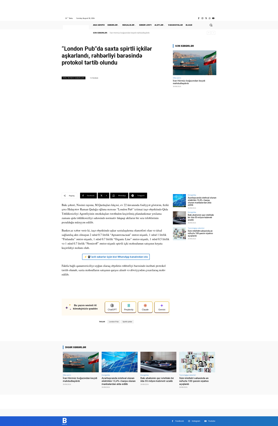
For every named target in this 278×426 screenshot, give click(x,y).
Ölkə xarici (177, 78)
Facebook (179, 421)
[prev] (209, 33)
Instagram (196, 421)
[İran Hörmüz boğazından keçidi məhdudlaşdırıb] (194, 62)
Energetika (192, 195)
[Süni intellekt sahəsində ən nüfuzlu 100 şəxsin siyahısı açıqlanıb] (179, 233)
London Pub (114, 322)
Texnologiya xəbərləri (196, 228)
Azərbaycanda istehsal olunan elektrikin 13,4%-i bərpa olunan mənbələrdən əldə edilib (202, 201)
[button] (211, 25)
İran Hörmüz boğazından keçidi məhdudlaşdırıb (130, 33)
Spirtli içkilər (127, 322)
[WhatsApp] (210, 18)
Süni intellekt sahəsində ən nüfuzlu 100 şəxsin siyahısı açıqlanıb (200, 233)
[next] (213, 33)
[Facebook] (199, 18)
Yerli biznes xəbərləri (73, 78)
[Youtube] (213, 18)
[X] (206, 18)
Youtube (211, 421)
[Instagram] (202, 18)
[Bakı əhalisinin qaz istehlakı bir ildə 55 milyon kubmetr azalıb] (179, 217)
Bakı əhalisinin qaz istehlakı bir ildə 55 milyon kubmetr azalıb (201, 217)
